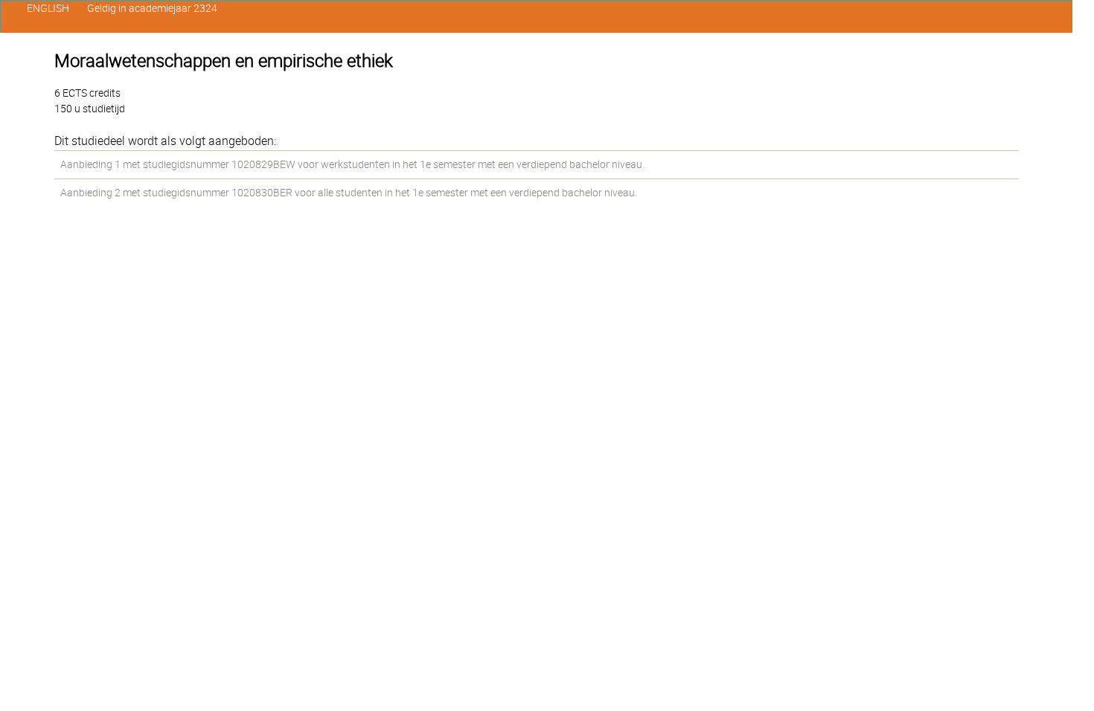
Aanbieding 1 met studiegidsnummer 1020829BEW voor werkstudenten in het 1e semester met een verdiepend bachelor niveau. (352, 164)
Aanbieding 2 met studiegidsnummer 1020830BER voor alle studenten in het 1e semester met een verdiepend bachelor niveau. (348, 193)
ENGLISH (48, 8)
